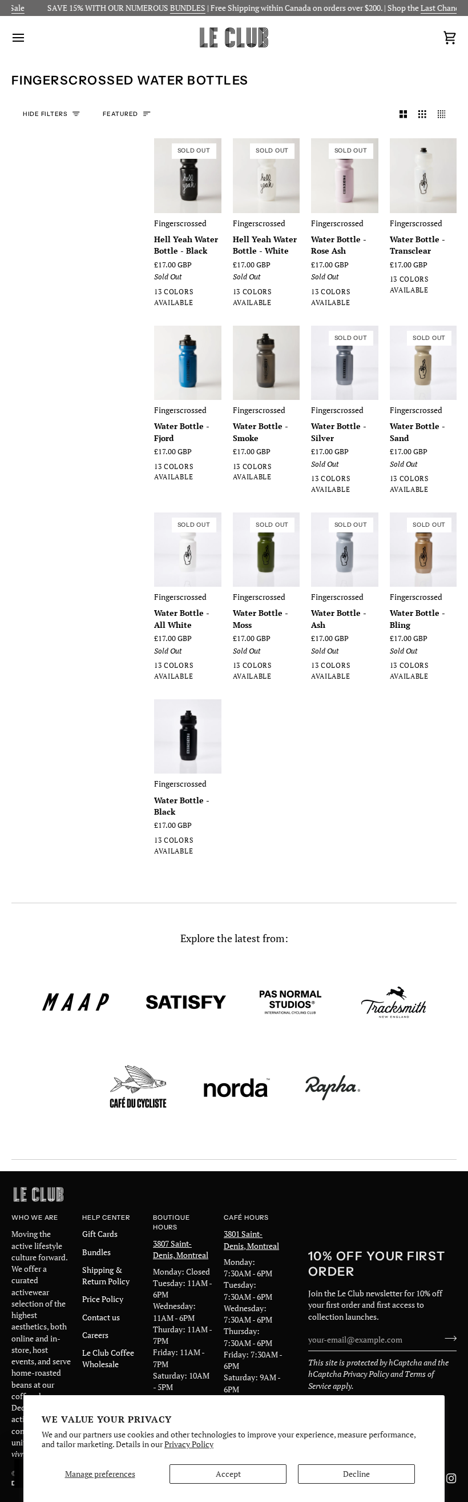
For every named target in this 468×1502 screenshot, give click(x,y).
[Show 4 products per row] (444, 114)
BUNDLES (174, 8)
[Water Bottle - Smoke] (266, 363)
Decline (356, 1474)
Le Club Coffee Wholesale (108, 1358)
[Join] (447, 1338)
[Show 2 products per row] (403, 114)
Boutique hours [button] (171, 1222)
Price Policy (102, 1299)
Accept (228, 1474)
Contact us (101, 1317)
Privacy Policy (188, 1444)
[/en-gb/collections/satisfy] (186, 1002)
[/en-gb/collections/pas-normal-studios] (290, 1002)
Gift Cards (100, 1234)
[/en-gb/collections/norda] (237, 1087)
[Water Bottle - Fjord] (187, 363)
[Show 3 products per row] (422, 114)
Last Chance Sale (436, 8)
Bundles (96, 1252)
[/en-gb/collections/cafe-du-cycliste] (138, 1088)
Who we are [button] (34, 1217)
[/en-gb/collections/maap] (76, 1002)
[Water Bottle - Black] (187, 736)
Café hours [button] (246, 1217)
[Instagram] (451, 1478)
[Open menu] (28, 37)
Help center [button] (106, 1217)
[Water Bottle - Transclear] (423, 175)
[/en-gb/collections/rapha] (332, 1088)
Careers (95, 1335)
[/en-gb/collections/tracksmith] (393, 1002)
